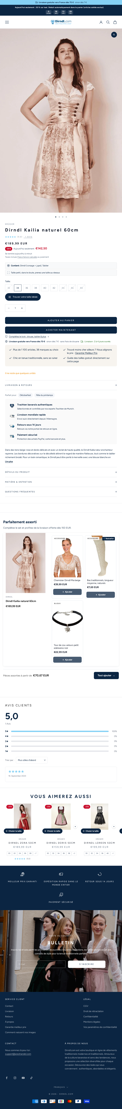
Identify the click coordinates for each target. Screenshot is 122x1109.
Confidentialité (90, 1016)
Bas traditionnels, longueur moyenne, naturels (100, 582)
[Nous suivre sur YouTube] (23, 1077)
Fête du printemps (44, 395)
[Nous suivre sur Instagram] (15, 1077)
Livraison (9, 1011)
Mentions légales (91, 1021)
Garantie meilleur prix (15, 1027)
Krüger (10, 224)
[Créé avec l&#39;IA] (114, 826)
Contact (9, 1006)
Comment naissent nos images (20, 1032)
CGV (85, 1006)
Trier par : (9, 760)
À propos (9, 1021)
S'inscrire (86, 964)
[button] (18, 237)
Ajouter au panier (61, 320)
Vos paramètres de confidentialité (100, 1027)
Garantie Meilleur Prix (86, 353)
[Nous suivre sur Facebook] (6, 1077)
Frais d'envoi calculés (27, 257)
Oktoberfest (25, 395)
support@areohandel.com (18, 1054)
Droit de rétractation (93, 1011)
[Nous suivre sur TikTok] (31, 1077)
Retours (9, 1016)
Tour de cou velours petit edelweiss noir (66, 646)
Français (59, 1087)
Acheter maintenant (61, 330)
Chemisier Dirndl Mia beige (67, 580)
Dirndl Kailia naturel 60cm (21, 601)
